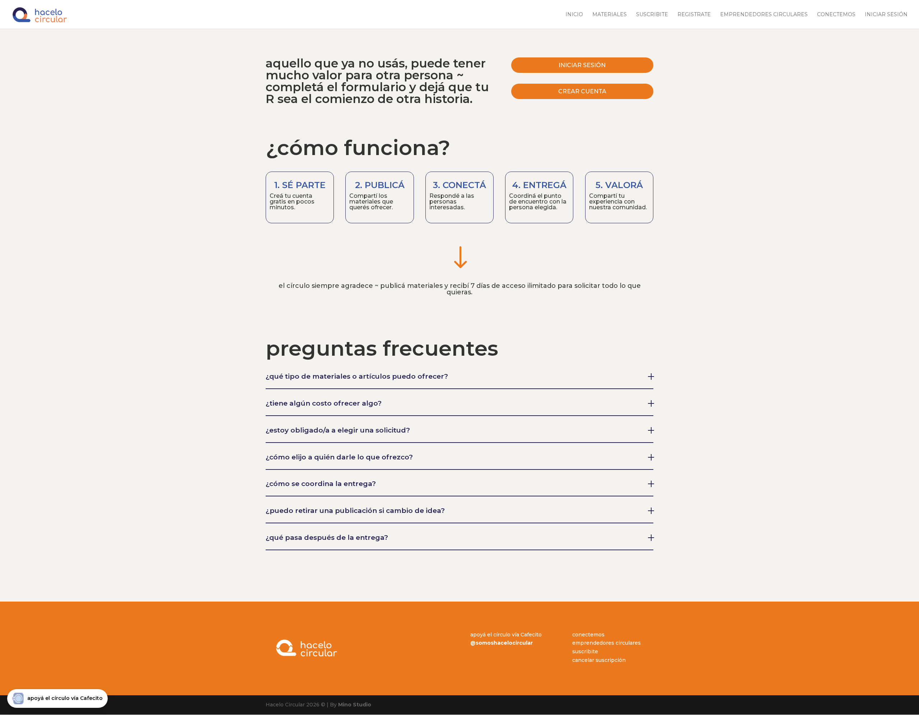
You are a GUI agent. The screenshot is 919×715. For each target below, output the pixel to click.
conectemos (836, 15)
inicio (574, 15)
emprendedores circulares (764, 15)
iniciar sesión (886, 15)
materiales (609, 15)
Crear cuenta (582, 91)
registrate (694, 15)
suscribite (652, 15)
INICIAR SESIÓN (582, 65)
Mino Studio (354, 704)
